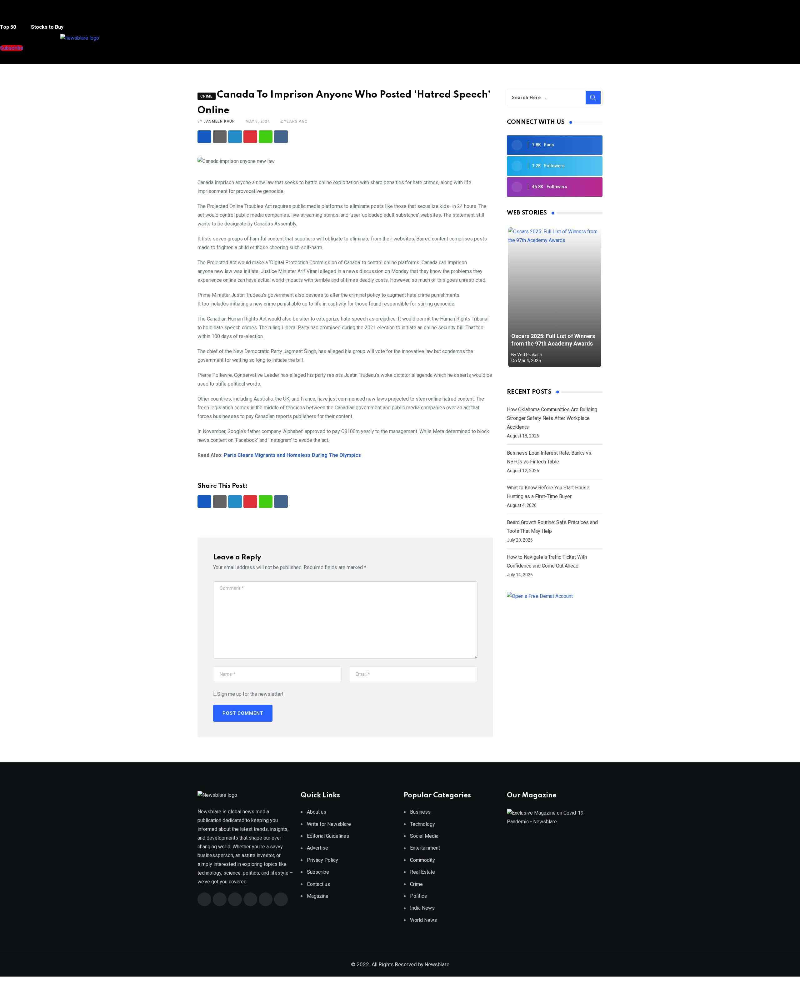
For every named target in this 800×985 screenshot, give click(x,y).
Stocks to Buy (46, 27)
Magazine (317, 896)
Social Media (424, 836)
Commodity (422, 860)
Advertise (317, 848)
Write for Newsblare (329, 824)
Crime (416, 884)
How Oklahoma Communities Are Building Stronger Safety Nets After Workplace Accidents (552, 418)
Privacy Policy (322, 860)
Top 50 (8, 27)
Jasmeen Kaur (219, 121)
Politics (418, 896)
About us (316, 812)
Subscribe (318, 872)
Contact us (318, 884)
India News (422, 908)
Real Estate (422, 872)
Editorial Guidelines (328, 836)
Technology (422, 824)
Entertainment (425, 848)
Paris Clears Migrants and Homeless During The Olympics (292, 455)
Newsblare (437, 964)
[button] (12, 15)
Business (420, 812)
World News (423, 920)
